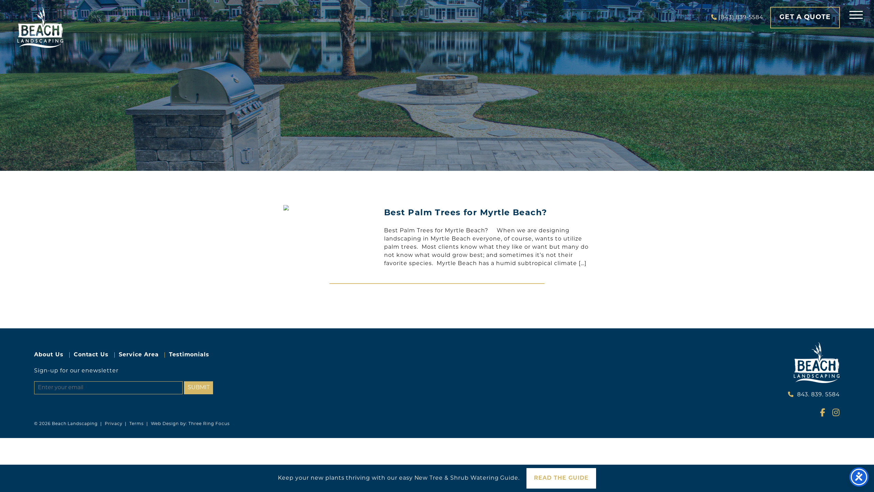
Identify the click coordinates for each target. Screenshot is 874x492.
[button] (856, 14)
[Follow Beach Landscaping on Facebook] (821, 414)
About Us (49, 355)
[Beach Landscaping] (40, 27)
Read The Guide (561, 478)
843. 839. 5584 (818, 395)
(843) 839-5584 (741, 17)
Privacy (114, 424)
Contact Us (91, 355)
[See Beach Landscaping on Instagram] (833, 414)
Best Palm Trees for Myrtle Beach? (465, 213)
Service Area (139, 355)
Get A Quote (805, 17)
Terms (136, 424)
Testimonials (189, 355)
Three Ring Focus (208, 424)
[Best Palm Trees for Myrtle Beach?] (329, 207)
